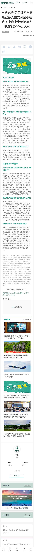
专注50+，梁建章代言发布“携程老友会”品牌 (16, 530)
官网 (23, 550)
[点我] (31, 2)
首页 (5, 7)
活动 (10, 550)
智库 (17, 550)
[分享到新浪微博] (3, 51)
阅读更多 (17, 475)
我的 (30, 550)
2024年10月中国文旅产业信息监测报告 (17, 508)
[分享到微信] (19, 46)
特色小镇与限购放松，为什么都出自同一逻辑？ (17, 544)
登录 (13, 307)
